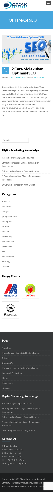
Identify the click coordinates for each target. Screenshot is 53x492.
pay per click (8, 241)
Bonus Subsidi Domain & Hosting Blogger (21, 353)
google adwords (9, 216)
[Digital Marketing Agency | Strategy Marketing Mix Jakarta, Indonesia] (15, 4)
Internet (6, 226)
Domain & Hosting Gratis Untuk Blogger (21, 368)
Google (5, 211)
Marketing (7, 236)
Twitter (5, 266)
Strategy (6, 261)
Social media (20, 77)
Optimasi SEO (39, 77)
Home (5, 378)
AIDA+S (6, 201)
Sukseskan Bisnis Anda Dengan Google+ (20, 171)
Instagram (7, 221)
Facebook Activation (12, 372)
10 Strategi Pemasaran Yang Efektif (18, 184)
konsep (5, 231)
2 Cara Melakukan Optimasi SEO (27, 71)
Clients (5, 358)
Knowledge (7, 383)
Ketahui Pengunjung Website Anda (18, 157)
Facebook (7, 206)
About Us (6, 347)
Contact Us (7, 363)
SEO (12, 77)
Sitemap (6, 388)
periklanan (7, 246)
